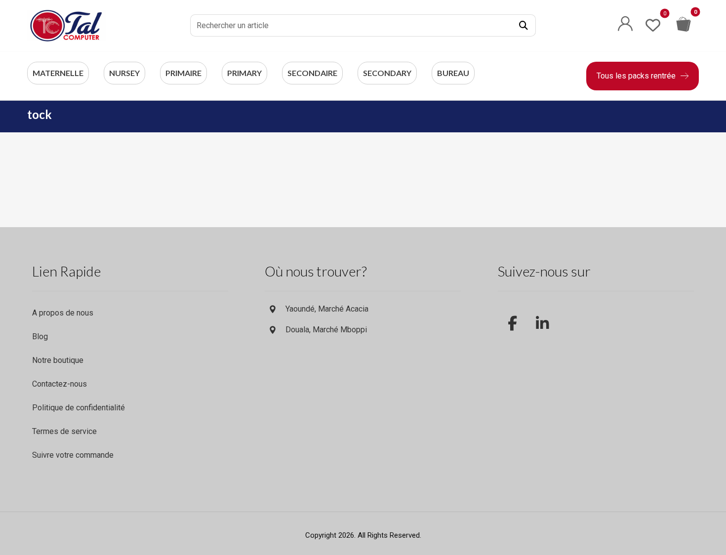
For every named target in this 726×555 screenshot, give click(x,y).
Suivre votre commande (73, 455)
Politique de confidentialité (78, 407)
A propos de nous (62, 312)
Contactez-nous (59, 384)
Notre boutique (57, 360)
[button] (523, 25)
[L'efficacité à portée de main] (66, 25)
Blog (40, 336)
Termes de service (64, 431)
